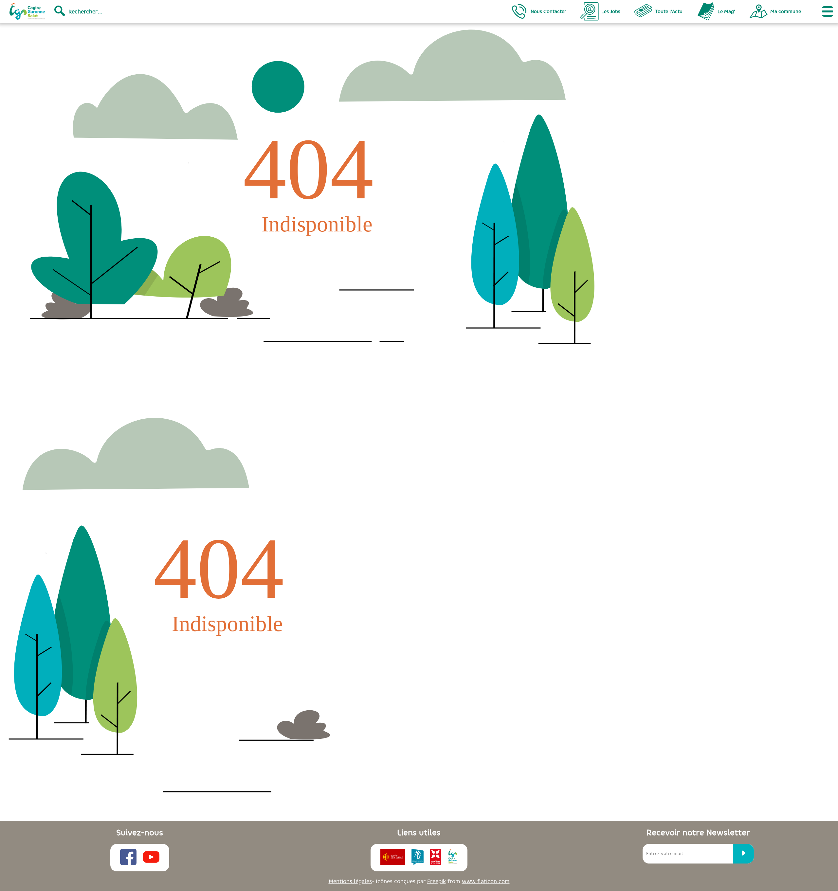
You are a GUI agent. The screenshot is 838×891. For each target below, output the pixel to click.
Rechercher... (85, 11)
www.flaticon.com (486, 881)
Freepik (436, 881)
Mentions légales (350, 881)
